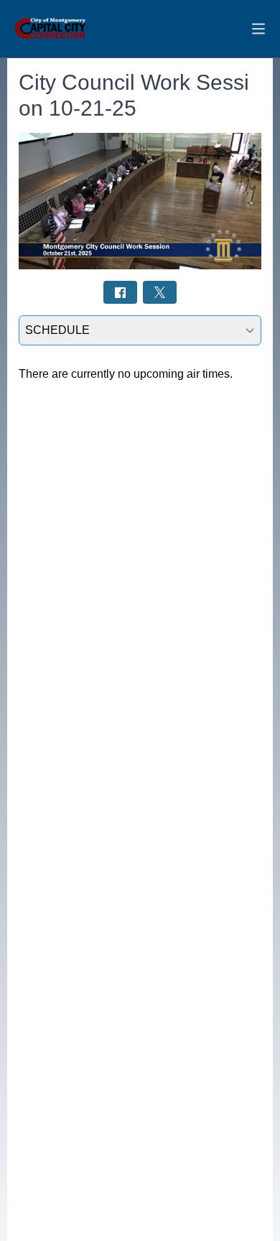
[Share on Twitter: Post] (160, 292)
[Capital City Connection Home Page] (50, 29)
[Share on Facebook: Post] (120, 292)
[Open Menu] (258, 28)
